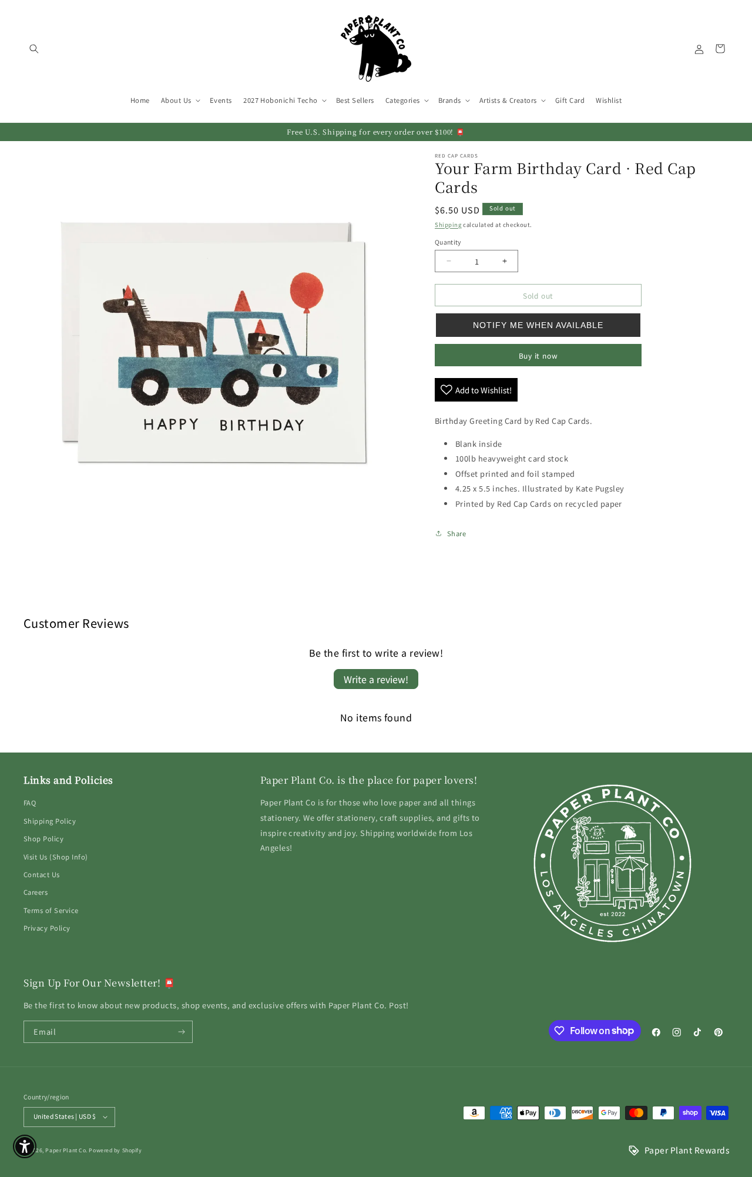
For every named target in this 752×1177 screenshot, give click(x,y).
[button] (34, 48)
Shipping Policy (50, 820)
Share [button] (456, 533)
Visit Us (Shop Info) (56, 856)
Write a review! (376, 679)
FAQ (30, 802)
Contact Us (42, 874)
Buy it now (538, 355)
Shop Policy (43, 838)
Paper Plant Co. (66, 1150)
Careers (36, 892)
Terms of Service (51, 910)
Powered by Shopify (115, 1150)
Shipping (448, 224)
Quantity (448, 242)
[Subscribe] (182, 1032)
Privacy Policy (47, 927)
